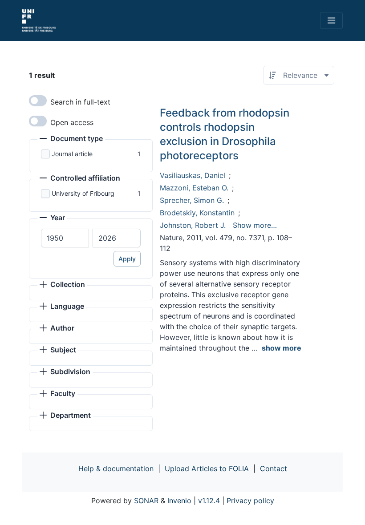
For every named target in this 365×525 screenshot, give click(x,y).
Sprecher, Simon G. (192, 200)
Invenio (179, 500)
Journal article (72, 154)
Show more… (255, 225)
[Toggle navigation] (331, 20)
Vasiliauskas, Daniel (192, 175)
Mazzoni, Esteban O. (194, 187)
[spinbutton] (65, 238)
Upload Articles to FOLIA (207, 468)
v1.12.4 (209, 500)
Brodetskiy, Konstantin (197, 212)
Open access (71, 122)
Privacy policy (250, 500)
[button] (71, 139)
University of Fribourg (83, 193)
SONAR (146, 500)
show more (281, 347)
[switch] (38, 100)
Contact (273, 468)
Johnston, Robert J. (193, 225)
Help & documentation (116, 468)
